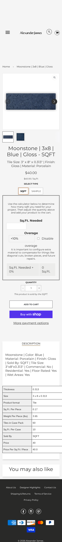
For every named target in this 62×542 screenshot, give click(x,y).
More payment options (31, 323)
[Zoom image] (54, 77)
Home (6, 66)
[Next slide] (54, 101)
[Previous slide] (8, 101)
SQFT (23, 191)
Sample (36, 191)
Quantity (31, 282)
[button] (31, 304)
